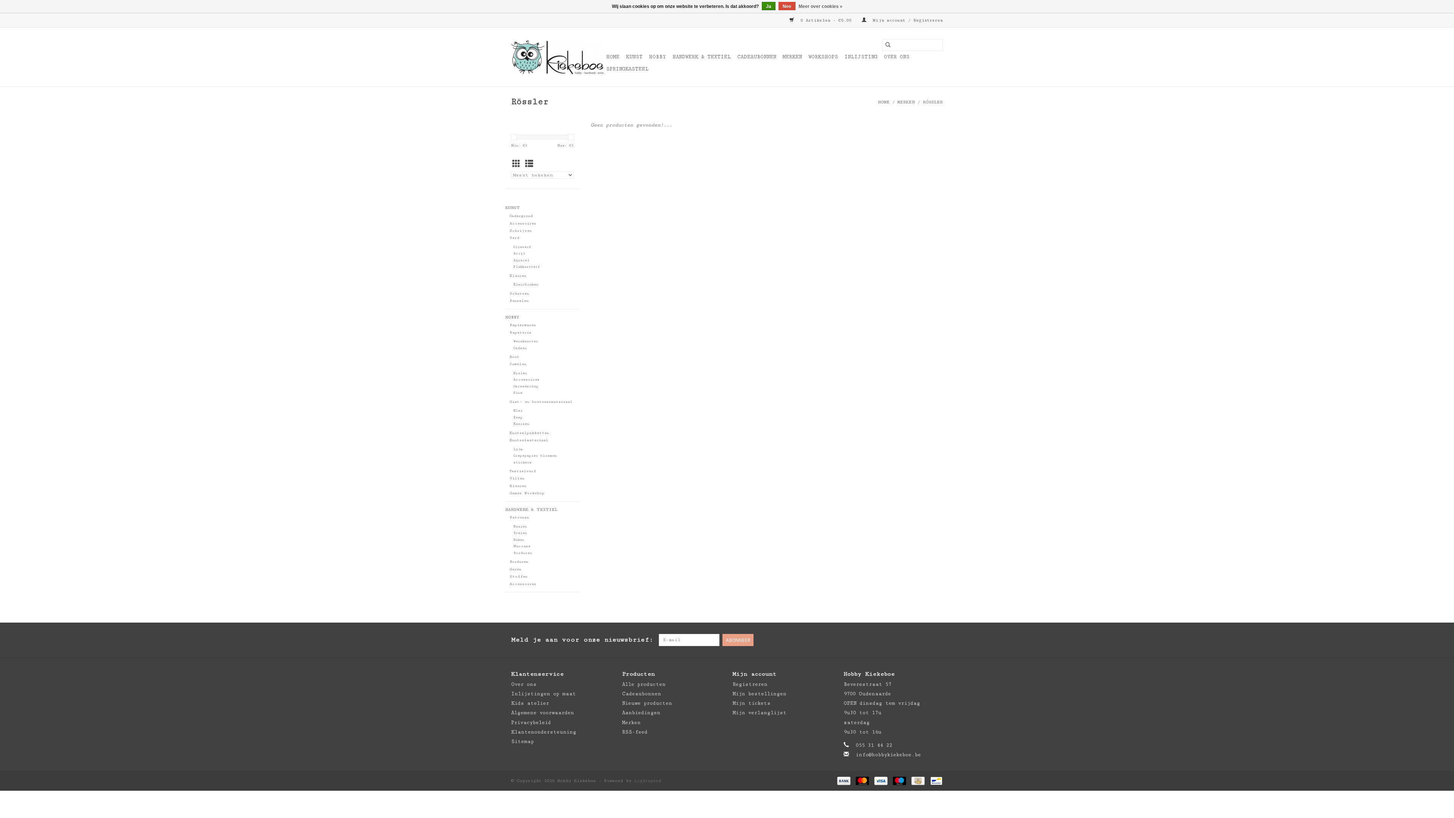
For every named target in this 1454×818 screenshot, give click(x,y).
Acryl (519, 253)
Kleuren (518, 275)
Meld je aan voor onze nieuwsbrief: (582, 639)
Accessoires (523, 223)
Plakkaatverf (526, 267)
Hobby (657, 57)
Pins (518, 393)
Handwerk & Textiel (701, 57)
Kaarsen (521, 424)
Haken (518, 540)
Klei (518, 411)
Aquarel (521, 260)
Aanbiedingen (641, 713)
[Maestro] (899, 780)
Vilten (517, 478)
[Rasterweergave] (516, 164)
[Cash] (918, 780)
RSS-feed (634, 732)
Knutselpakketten (529, 433)
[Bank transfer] (844, 780)
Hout (515, 356)
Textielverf (523, 471)
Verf (515, 238)
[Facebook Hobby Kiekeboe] (906, 640)
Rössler (933, 102)
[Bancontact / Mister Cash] (935, 780)
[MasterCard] (862, 780)
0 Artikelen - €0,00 (826, 20)
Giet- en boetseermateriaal (541, 402)
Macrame (521, 546)
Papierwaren (523, 325)
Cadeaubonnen (756, 57)
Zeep (518, 417)
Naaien (520, 527)
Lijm (518, 449)
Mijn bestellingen (759, 694)
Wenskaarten (525, 341)
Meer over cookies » (820, 6)
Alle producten (644, 684)
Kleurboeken (525, 285)
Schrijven (521, 230)
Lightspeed (647, 780)
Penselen (519, 300)
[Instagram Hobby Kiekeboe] (937, 640)
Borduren (522, 553)
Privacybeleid (531, 723)
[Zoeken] (888, 45)
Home (612, 57)
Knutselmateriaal (529, 440)
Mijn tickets (752, 703)
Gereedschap (525, 386)
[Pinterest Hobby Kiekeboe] (922, 640)
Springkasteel (627, 69)
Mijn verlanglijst (759, 713)
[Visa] (881, 780)
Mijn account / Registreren (906, 20)
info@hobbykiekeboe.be (888, 755)
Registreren (750, 684)
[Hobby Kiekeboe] (557, 57)
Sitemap (522, 741)
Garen (515, 569)
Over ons (897, 57)
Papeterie (520, 332)
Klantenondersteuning (543, 732)
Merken (792, 57)
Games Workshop (527, 493)
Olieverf (522, 247)
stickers (522, 463)
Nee (787, 6)
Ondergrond (521, 216)
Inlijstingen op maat (543, 694)
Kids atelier (530, 703)
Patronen (519, 517)
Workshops (823, 57)
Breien (520, 533)
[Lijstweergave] (529, 164)
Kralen (520, 373)
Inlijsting (860, 57)
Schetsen (519, 293)
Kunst (634, 57)
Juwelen (518, 364)
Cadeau (520, 348)
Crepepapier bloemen (535, 456)
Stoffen (518, 576)
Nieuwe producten (647, 703)
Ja (768, 6)
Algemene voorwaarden (542, 713)
